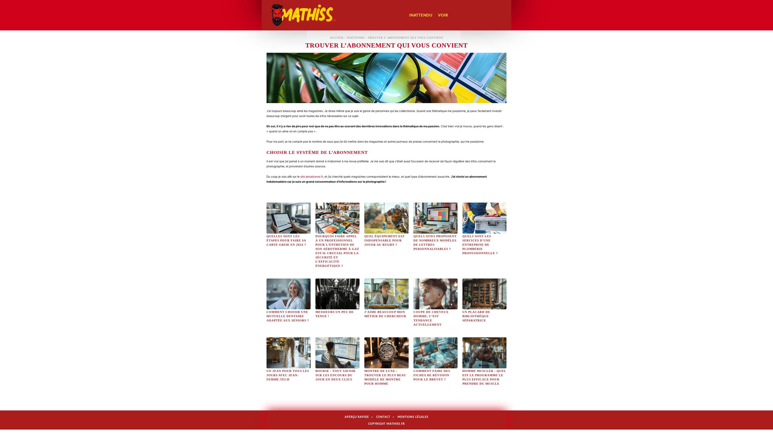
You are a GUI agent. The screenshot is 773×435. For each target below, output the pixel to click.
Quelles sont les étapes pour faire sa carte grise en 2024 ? (286, 240)
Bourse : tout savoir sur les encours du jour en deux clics (335, 375)
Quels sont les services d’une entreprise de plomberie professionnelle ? (480, 245)
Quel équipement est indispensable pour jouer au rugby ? (384, 240)
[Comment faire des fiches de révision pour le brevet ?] (435, 352)
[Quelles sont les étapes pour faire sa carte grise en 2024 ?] (289, 218)
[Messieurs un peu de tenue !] (337, 294)
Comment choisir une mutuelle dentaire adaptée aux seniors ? (288, 316)
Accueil (337, 37)
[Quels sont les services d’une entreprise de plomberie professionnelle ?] (484, 218)
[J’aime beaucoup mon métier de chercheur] (386, 294)
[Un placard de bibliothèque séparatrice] (484, 294)
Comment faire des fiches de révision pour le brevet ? (431, 375)
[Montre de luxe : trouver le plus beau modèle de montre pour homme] (386, 352)
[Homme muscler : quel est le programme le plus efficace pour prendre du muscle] (484, 352)
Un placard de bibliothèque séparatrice (476, 316)
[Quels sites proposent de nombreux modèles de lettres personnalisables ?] (435, 218)
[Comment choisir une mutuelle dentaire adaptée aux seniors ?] (289, 294)
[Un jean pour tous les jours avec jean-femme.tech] (289, 352)
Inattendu (356, 37)
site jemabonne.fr (311, 176)
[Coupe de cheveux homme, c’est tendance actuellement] (435, 294)
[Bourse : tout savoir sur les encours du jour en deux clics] (337, 352)
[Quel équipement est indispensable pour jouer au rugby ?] (386, 218)
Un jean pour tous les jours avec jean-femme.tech (288, 375)
